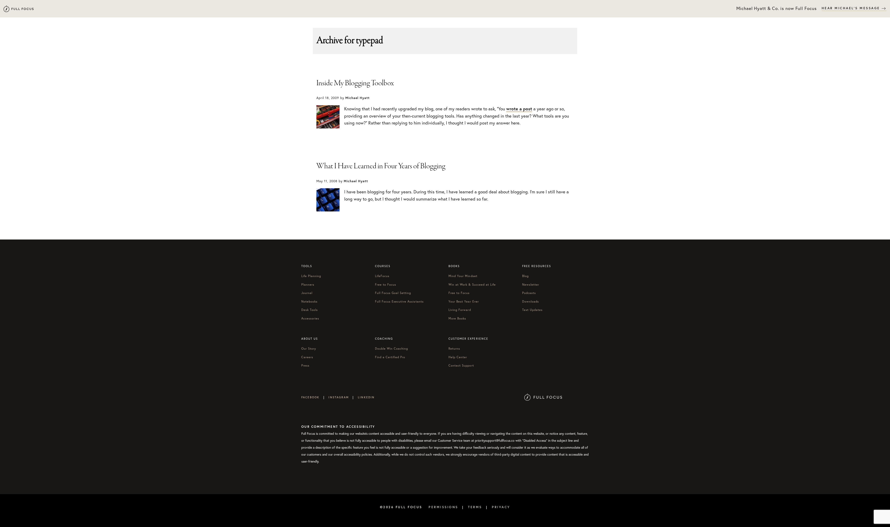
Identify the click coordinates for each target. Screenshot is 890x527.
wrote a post (519, 109)
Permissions (443, 507)
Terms (475, 507)
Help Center (457, 357)
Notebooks (309, 301)
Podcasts (529, 293)
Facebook (310, 397)
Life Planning (311, 276)
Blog (525, 276)
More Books (457, 318)
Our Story (308, 349)
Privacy (501, 507)
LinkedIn (366, 397)
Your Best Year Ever (463, 301)
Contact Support (461, 365)
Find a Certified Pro (390, 357)
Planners (307, 285)
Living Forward (459, 310)
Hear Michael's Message (852, 8)
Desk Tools (309, 310)
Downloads (530, 301)
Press (305, 365)
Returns (454, 349)
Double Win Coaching (391, 349)
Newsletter (530, 285)
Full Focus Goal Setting (393, 293)
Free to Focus (385, 285)
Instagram (338, 397)
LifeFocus (382, 276)
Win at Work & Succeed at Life (472, 285)
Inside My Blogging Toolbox (355, 83)
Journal (306, 293)
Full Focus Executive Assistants (399, 301)
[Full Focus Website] (543, 397)
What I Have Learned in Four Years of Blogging (380, 166)
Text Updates (532, 310)
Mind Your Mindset (462, 276)
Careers (307, 357)
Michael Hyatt (18, 8)
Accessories (310, 318)
